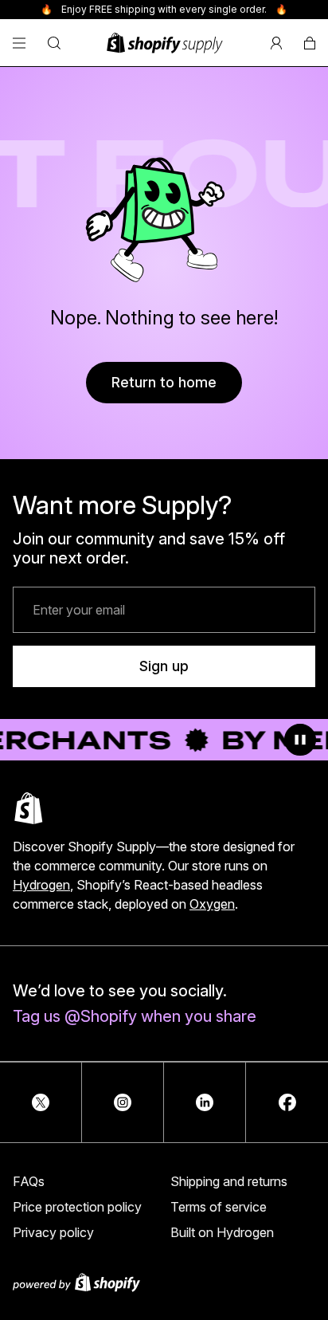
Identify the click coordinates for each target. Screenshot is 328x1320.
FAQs (29, 1181)
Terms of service (218, 1207)
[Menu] (19, 43)
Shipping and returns (228, 1181)
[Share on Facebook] (287, 1102)
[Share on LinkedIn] (204, 1102)
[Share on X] (40, 1102)
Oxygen (212, 904)
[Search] (54, 43)
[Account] (276, 43)
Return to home (164, 382)
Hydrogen (41, 885)
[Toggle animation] (300, 740)
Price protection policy (77, 1207)
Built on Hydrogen (222, 1232)
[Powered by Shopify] (164, 1282)
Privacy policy (53, 1232)
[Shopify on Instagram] (122, 1102)
